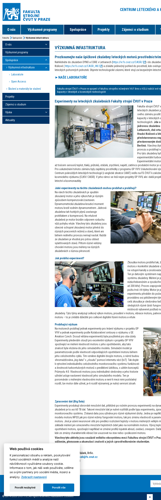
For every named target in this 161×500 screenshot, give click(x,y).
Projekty (104, 29)
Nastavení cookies (62, 496)
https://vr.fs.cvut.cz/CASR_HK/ (82, 66)
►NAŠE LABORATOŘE (71, 77)
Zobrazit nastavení (34, 477)
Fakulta (5, 38)
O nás (11, 29)
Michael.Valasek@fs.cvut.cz (81, 456)
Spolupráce (78, 29)
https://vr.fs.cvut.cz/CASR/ (127, 62)
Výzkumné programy (42, 29)
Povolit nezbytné (25, 487)
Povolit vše (59, 487)
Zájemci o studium (135, 29)
